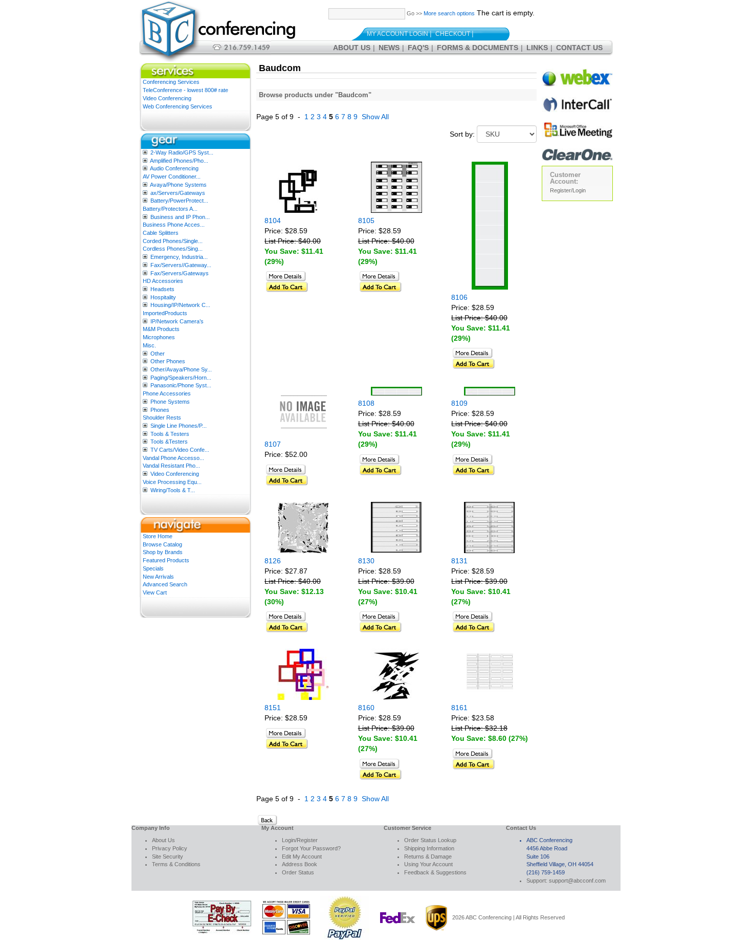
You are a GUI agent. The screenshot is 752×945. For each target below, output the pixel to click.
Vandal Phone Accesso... (173, 458)
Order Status (298, 872)
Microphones (159, 337)
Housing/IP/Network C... (180, 305)
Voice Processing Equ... (172, 482)
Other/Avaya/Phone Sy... (181, 369)
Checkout (452, 33)
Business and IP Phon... (180, 217)
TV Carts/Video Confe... (179, 450)
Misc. (149, 345)
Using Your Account (428, 864)
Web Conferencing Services (177, 106)
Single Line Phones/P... (178, 426)
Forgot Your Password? (311, 848)
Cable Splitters (161, 233)
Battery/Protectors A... (170, 209)
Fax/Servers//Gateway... (180, 265)
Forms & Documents (477, 47)
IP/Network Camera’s (177, 321)
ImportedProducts (165, 313)
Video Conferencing (167, 98)
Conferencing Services (171, 82)
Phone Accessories (167, 393)
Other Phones (167, 361)
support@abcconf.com (577, 880)
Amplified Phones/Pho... (179, 161)
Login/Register (300, 840)
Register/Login (568, 190)
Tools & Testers (169, 434)
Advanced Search (165, 584)
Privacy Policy (169, 848)
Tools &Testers (169, 441)
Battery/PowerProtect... (179, 200)
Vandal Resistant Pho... (171, 466)
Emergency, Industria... (179, 257)
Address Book (299, 864)
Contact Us (579, 47)
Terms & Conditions (176, 864)
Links (537, 47)
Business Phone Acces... (174, 225)
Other (157, 353)
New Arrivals (158, 577)
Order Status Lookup (430, 840)
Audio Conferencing (174, 168)
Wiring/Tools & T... (172, 490)
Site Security (167, 856)
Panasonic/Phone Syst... (180, 385)
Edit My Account (302, 856)
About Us (351, 47)
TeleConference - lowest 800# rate (185, 90)
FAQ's (418, 47)
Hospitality (163, 297)
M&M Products (161, 329)
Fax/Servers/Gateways (179, 273)
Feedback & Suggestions (435, 872)
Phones (159, 410)
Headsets (162, 289)
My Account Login (397, 33)
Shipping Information (429, 848)
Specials (153, 568)
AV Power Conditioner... (172, 176)
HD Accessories (163, 281)
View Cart (155, 592)
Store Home (157, 536)
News (389, 47)
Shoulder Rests (162, 417)
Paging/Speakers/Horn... (180, 378)
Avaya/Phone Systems (178, 185)
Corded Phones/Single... (173, 241)
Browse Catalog (162, 544)
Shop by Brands (163, 552)
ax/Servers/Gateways (177, 193)
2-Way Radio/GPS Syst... (181, 152)
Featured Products (166, 560)
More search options (449, 13)
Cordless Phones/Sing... (173, 249)
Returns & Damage (428, 856)
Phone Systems (170, 402)
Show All (375, 117)
